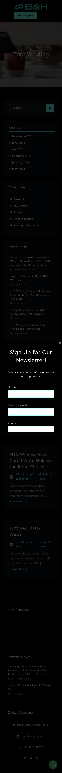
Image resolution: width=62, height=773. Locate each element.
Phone (12, 423)
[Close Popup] (60, 343)
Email (17, 405)
